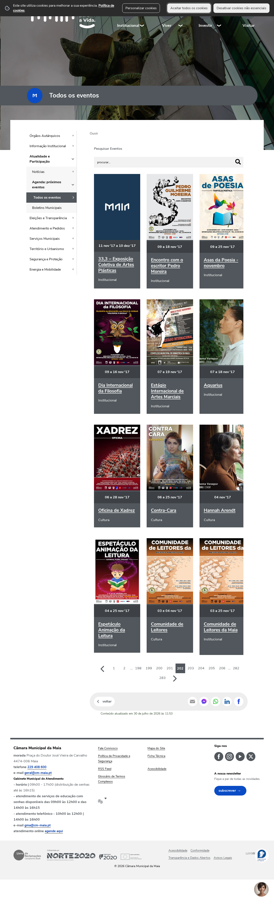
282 (236, 668)
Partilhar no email (192, 701)
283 (162, 678)
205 (211, 668)
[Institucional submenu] (142, 17)
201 (170, 668)
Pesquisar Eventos (108, 148)
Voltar (107, 701)
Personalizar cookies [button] (141, 8)
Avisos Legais (223, 858)
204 (201, 668)
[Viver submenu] (180, 17)
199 (149, 668)
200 (159, 668)
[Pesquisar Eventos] (238, 161)
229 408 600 (36, 767)
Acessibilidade (177, 850)
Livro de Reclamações (27, 855)
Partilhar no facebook (238, 701)
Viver (166, 25)
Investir (205, 25)
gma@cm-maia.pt (37, 825)
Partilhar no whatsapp (215, 701)
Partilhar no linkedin (227, 701)
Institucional (128, 25)
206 (222, 668)
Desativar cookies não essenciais (241, 8)
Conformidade (200, 850)
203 (191, 668)
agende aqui (54, 831)
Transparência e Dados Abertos (189, 858)
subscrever (227, 790)
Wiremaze (253, 853)
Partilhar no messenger (204, 701)
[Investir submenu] (219, 17)
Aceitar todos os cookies (189, 8)
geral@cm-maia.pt (38, 773)
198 (138, 668)
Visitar (249, 25)
